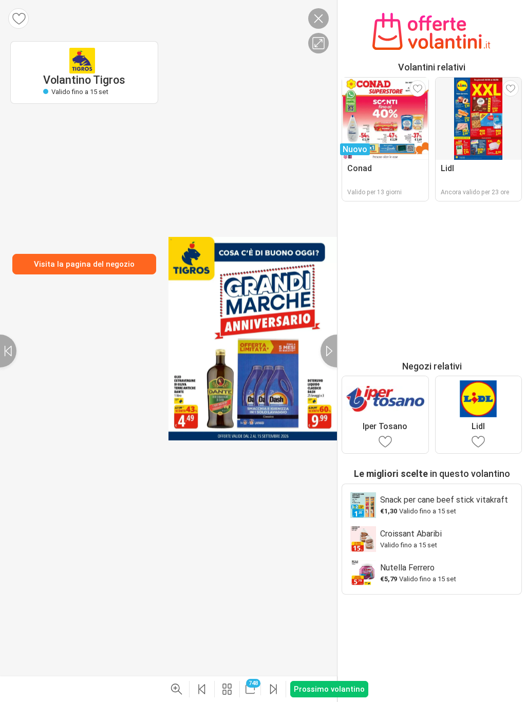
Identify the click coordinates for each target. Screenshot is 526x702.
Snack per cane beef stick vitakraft (444, 500)
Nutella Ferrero (407, 567)
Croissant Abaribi (411, 534)
